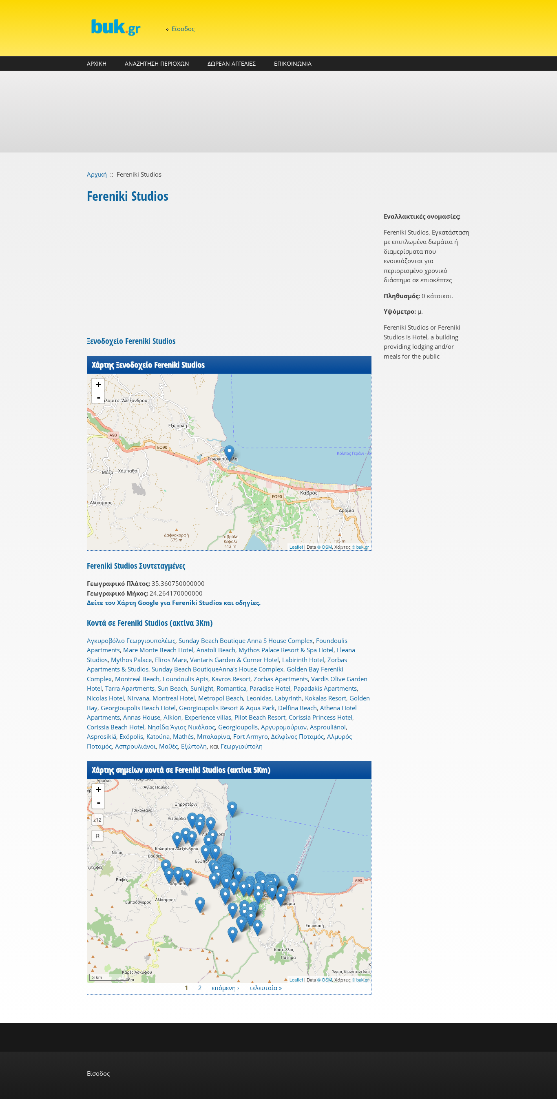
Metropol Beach (220, 698)
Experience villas (208, 717)
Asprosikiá (101, 736)
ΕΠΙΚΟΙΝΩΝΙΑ (293, 63)
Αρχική (97, 174)
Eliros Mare (171, 660)
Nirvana (138, 698)
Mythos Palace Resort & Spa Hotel (286, 650)
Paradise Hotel (270, 688)
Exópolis (131, 736)
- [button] (99, 397)
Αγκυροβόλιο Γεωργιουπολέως (131, 640)
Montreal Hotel (174, 698)
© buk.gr (360, 546)
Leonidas (259, 698)
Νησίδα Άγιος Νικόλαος (181, 727)
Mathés (183, 736)
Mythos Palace (131, 660)
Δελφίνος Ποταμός (297, 736)
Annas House (141, 717)
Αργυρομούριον (284, 727)
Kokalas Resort (325, 698)
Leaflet (296, 546)
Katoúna (158, 736)
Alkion (172, 717)
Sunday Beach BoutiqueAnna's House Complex (217, 669)
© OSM (324, 546)
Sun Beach (172, 688)
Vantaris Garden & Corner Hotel (234, 660)
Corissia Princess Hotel (320, 717)
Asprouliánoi (328, 727)
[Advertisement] (278, 112)
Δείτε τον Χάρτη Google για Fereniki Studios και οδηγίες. (174, 602)
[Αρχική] (115, 27)
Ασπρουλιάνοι (135, 746)
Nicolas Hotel (105, 698)
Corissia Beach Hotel (115, 727)
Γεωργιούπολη (242, 746)
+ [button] (98, 384)
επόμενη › (225, 987)
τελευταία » (266, 987)
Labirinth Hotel (303, 660)
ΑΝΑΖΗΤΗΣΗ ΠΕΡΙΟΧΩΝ (157, 63)
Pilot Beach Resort (259, 717)
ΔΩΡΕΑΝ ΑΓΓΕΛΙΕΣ (232, 63)
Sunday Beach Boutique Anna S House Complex (246, 640)
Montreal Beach (137, 679)
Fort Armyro (250, 736)
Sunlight (201, 688)
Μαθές (168, 746)
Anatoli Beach (216, 650)
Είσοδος (183, 28)
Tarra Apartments (130, 688)
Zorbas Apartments (281, 679)
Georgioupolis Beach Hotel (138, 708)
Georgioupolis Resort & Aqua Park (227, 708)
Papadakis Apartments (325, 688)
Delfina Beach (297, 708)
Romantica (231, 688)
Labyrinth (288, 698)
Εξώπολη (194, 746)
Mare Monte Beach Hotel (158, 650)
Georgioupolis (238, 727)
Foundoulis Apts (185, 679)
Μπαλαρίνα (213, 736)
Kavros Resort (231, 679)
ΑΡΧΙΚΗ (96, 63)
